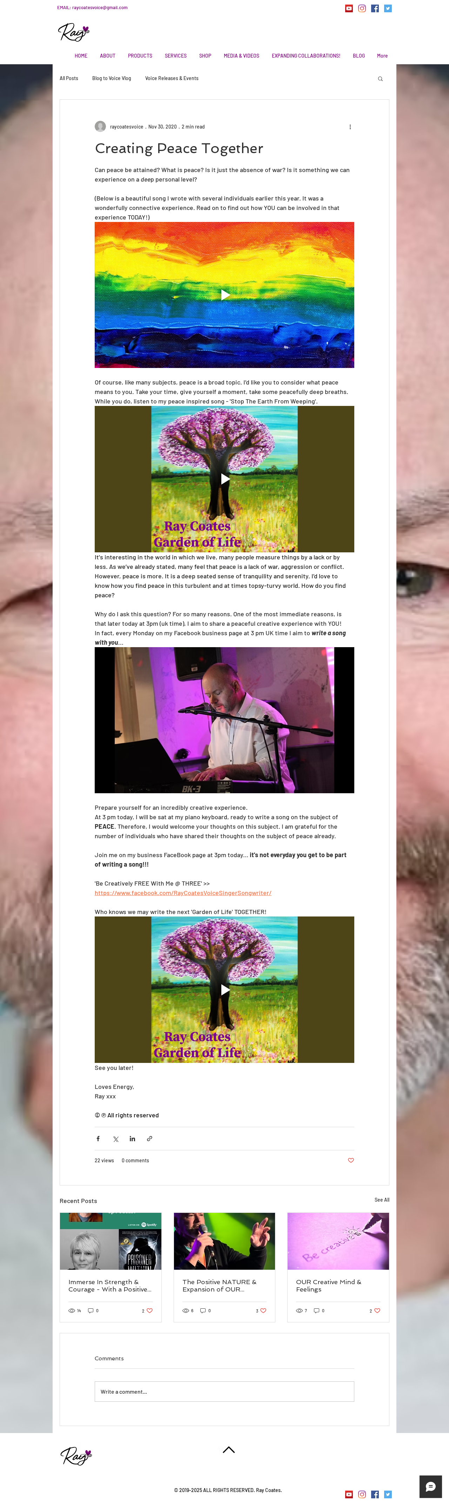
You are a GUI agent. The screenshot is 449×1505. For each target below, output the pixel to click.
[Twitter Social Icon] (388, 8)
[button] (380, 78)
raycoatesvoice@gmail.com (100, 7)
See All (382, 1200)
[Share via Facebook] (98, 1138)
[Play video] (224, 295)
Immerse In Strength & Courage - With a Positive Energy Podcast (107, 1285)
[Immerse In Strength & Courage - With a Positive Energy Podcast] (110, 1241)
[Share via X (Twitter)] (115, 1138)
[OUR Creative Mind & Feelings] (338, 1241)
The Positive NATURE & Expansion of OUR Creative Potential (219, 1285)
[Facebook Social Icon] (375, 8)
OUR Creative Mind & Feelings (328, 1285)
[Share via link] (149, 1138)
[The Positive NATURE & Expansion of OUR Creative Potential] (224, 1241)
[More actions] (350, 126)
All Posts (69, 78)
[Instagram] (362, 8)
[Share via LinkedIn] (132, 1138)
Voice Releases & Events (172, 78)
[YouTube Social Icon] (349, 8)
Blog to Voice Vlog (111, 78)
